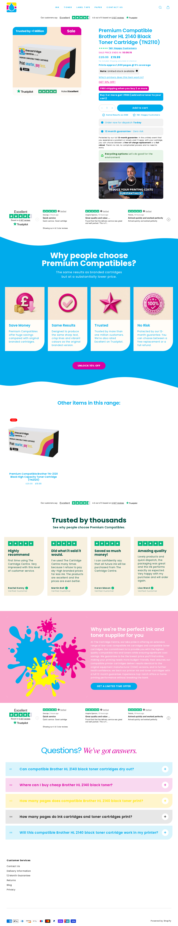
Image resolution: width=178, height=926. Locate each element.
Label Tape (83, 7)
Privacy (11, 889)
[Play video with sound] (131, 181)
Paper (98, 7)
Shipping (113, 61)
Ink (57, 7)
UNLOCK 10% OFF (89, 365)
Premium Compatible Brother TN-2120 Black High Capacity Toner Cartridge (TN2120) (33, 476)
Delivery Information (19, 871)
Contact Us (115, 7)
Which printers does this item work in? (121, 77)
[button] (160, 7)
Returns (11, 880)
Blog (9, 885)
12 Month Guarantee (18, 875)
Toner (68, 7)
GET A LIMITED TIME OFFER (114, 686)
